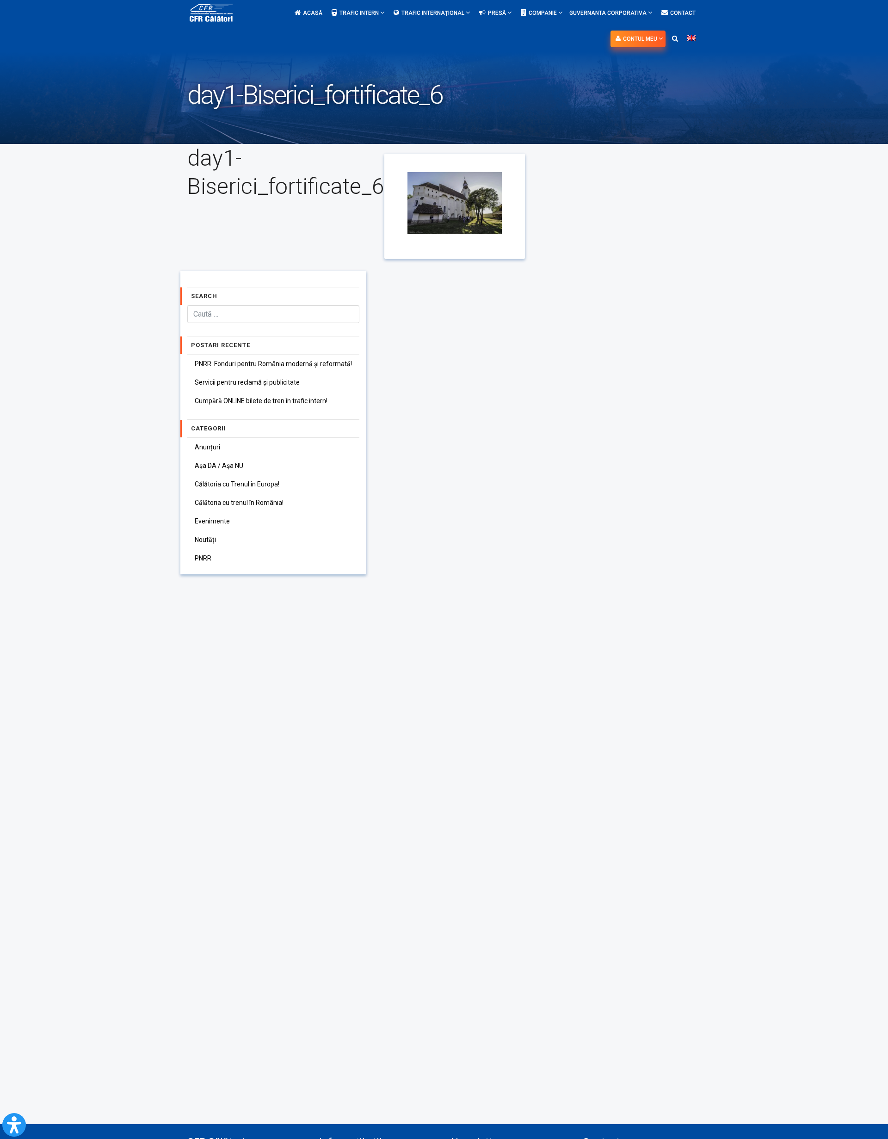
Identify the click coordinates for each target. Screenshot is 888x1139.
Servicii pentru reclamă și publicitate (247, 382)
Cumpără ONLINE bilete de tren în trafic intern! (261, 401)
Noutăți (205, 539)
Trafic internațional (433, 13)
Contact (683, 13)
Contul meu (641, 39)
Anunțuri (207, 447)
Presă (497, 13)
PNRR (203, 558)
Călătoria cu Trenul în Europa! (237, 484)
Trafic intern (359, 13)
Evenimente (212, 521)
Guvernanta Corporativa (608, 13)
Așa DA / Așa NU (219, 465)
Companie (543, 13)
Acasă (312, 13)
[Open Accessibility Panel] (14, 1125)
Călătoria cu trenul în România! (239, 502)
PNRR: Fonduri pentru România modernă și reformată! (273, 363)
